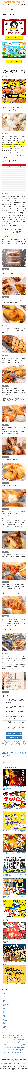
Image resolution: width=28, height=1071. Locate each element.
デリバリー (5, 1007)
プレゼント (11, 1042)
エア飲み (11, 743)
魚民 (3, 1055)
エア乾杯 (7, 743)
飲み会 (8, 747)
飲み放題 (16, 1052)
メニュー (15, 9)
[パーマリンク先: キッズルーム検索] (14, 50)
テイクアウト (21, 740)
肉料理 (11, 741)
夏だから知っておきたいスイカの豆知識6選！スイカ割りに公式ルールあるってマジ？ (14, 940)
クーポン (5, 1001)
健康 (9, 1045)
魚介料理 (5, 1029)
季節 (4, 1014)
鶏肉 (14, 747)
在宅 (16, 745)
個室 (7, 1045)
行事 (4, 1025)
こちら (19, 225)
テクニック (5, 1005)
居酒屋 (19, 745)
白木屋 (5, 1050)
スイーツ (5, 1003)
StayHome (5, 742)
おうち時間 (22, 742)
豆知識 (4, 1026)
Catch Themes (16, 1060)
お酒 (4, 997)
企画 (4, 1044)
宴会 (13, 1045)
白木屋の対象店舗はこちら (14, 733)
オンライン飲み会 (17, 743)
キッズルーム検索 (14, 61)
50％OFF (16, 741)
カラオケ (11, 1037)
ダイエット (12, 1039)
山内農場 (5, 1047)
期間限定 (22, 745)
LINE (4, 993)
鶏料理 (11, 747)
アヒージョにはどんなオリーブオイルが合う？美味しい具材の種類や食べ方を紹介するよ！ (14, 853)
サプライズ (7, 1039)
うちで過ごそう (11, 742)
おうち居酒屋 (17, 742)
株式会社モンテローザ (14, 1)
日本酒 (4, 1016)
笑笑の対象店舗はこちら (14, 737)
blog (4, 740)
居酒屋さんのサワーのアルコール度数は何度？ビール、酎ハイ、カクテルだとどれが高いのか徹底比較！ (14, 831)
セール (23, 743)
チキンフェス (13, 744)
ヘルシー (16, 1042)
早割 (13, 1047)
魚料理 (22, 1052)
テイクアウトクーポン (14, 38)
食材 (4, 1027)
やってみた (10, 740)
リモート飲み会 (9, 745)
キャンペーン (15, 740)
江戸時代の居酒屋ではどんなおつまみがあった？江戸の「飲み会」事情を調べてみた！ (14, 962)
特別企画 (7, 741)
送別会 (10, 1052)
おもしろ (5, 995)
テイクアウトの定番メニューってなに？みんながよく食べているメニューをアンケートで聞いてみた (14, 809)
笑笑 (5, 747)
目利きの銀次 (11, 1050)
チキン (9, 744)
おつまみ (3, 743)
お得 (6, 740)
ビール (4, 1008)
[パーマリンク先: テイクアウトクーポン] (14, 26)
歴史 (16, 1047)
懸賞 (4, 1015)
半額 (13, 745)
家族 (20, 1045)
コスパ (3, 1039)
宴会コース (16, 1045)
